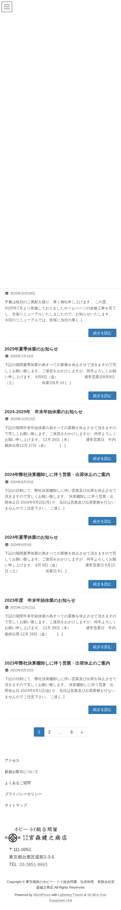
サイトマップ (16, 805)
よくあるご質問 (18, 783)
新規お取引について (21, 772)
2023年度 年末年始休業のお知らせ (40, 600)
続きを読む (102, 333)
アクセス (12, 760)
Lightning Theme (70, 895)
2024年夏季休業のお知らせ (31, 537)
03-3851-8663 (33, 864)
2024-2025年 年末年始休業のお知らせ (44, 411)
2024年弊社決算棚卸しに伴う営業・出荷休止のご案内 (57, 474)
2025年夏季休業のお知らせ (31, 348)
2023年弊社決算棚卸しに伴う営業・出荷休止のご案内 (57, 663)
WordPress (42, 895)
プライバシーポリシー (23, 794)
